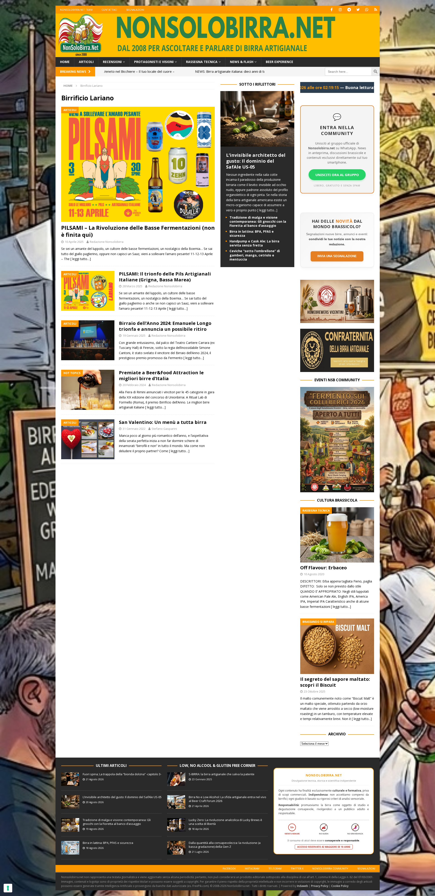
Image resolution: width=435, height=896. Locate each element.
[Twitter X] (358, 10)
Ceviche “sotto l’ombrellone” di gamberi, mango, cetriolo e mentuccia (255, 255)
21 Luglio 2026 (200, 851)
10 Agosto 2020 (314, 574)
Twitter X (297, 868)
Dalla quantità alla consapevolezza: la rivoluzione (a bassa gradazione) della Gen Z (225, 845)
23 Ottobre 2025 (314, 691)
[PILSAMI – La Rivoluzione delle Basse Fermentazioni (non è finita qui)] (138, 164)
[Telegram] (349, 10)
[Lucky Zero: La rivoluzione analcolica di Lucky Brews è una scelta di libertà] (176, 825)
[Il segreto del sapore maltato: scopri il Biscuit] (337, 646)
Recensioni (112, 62)
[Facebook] (332, 10)
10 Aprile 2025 (74, 242)
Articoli (86, 62)
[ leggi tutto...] (267, 210)
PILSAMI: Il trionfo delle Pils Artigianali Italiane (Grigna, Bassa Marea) (165, 277)
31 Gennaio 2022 (134, 429)
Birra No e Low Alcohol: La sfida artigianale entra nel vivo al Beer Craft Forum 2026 (227, 799)
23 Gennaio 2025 (202, 779)
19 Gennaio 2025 (134, 335)
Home (65, 62)
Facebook (229, 868)
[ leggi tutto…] (80, 259)
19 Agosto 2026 (95, 829)
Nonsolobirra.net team (76, 9)
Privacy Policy (319, 886)
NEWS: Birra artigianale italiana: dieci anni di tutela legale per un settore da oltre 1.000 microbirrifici (155, 71)
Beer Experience (279, 62)
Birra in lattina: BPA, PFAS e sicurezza (252, 233)
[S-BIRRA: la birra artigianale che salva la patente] (176, 779)
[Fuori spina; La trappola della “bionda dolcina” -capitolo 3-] (70, 779)
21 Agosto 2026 (95, 779)
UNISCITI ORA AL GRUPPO (337, 174)
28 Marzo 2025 (132, 286)
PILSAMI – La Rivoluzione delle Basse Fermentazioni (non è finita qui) (138, 231)
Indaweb (302, 886)
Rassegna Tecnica (202, 62)
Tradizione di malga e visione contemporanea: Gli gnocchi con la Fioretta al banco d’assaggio (258, 221)
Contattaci (109, 9)
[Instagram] (340, 10)
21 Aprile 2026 (200, 806)
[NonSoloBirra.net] (218, 54)
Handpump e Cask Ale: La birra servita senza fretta (254, 243)
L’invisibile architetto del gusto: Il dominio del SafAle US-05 (255, 161)
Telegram (275, 868)
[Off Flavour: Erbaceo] (337, 535)
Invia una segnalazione (337, 256)
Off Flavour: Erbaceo (323, 568)
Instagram (252, 868)
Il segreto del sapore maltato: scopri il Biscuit (335, 682)
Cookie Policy (339, 886)
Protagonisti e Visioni (154, 62)
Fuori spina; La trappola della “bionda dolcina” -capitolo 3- (122, 774)
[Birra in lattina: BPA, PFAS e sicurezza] (70, 848)
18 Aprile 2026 (200, 829)
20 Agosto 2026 (95, 802)
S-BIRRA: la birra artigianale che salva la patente (221, 774)
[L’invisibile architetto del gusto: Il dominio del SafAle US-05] (257, 144)
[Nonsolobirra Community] (367, 10)
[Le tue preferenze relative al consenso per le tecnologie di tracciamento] (8, 888)
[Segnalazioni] (376, 10)
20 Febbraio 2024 (134, 385)
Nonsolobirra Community (330, 868)
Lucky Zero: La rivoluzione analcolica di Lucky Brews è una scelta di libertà (225, 822)
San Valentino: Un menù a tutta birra (163, 422)
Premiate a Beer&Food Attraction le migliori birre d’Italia (161, 376)
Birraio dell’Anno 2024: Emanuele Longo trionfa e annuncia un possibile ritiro (165, 326)
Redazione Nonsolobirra (106, 242)
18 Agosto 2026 (95, 848)
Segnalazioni (135, 9)
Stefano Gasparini (164, 429)
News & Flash (241, 62)
